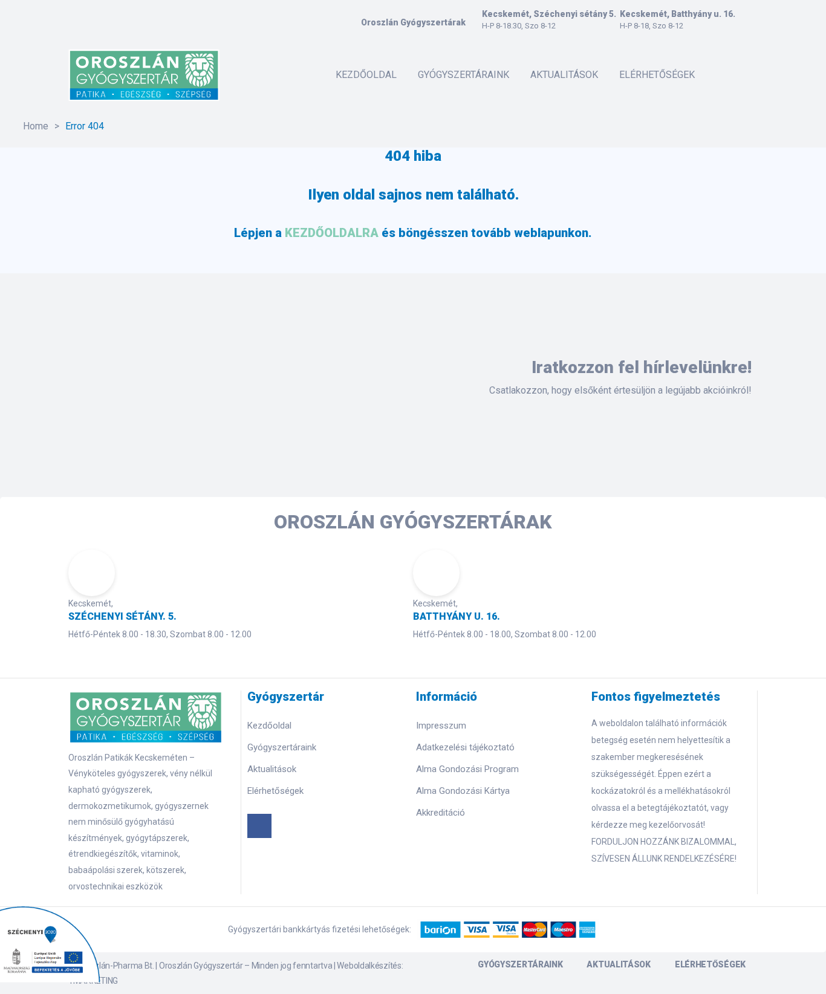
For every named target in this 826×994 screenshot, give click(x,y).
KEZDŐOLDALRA (332, 233)
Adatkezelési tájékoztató (465, 747)
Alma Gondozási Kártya (463, 790)
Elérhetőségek (275, 790)
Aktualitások (271, 769)
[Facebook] (259, 826)
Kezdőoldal (269, 725)
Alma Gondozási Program (467, 769)
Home (35, 126)
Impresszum (441, 725)
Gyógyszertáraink (281, 747)
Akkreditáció (440, 812)
